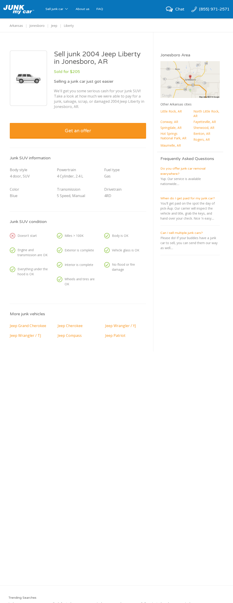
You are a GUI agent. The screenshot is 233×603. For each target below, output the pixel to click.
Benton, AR (201, 133)
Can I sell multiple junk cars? (181, 233)
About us (82, 9)
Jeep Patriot (115, 335)
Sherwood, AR (203, 127)
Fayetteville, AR (204, 122)
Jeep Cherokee (70, 325)
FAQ (99, 9)
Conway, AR (169, 122)
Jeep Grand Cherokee (28, 325)
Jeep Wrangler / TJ (25, 335)
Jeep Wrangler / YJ (120, 325)
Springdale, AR (171, 127)
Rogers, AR (201, 139)
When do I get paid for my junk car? (187, 198)
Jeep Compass (70, 335)
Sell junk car (55, 9)
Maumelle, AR (170, 145)
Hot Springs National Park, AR (173, 135)
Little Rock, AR (171, 111)
